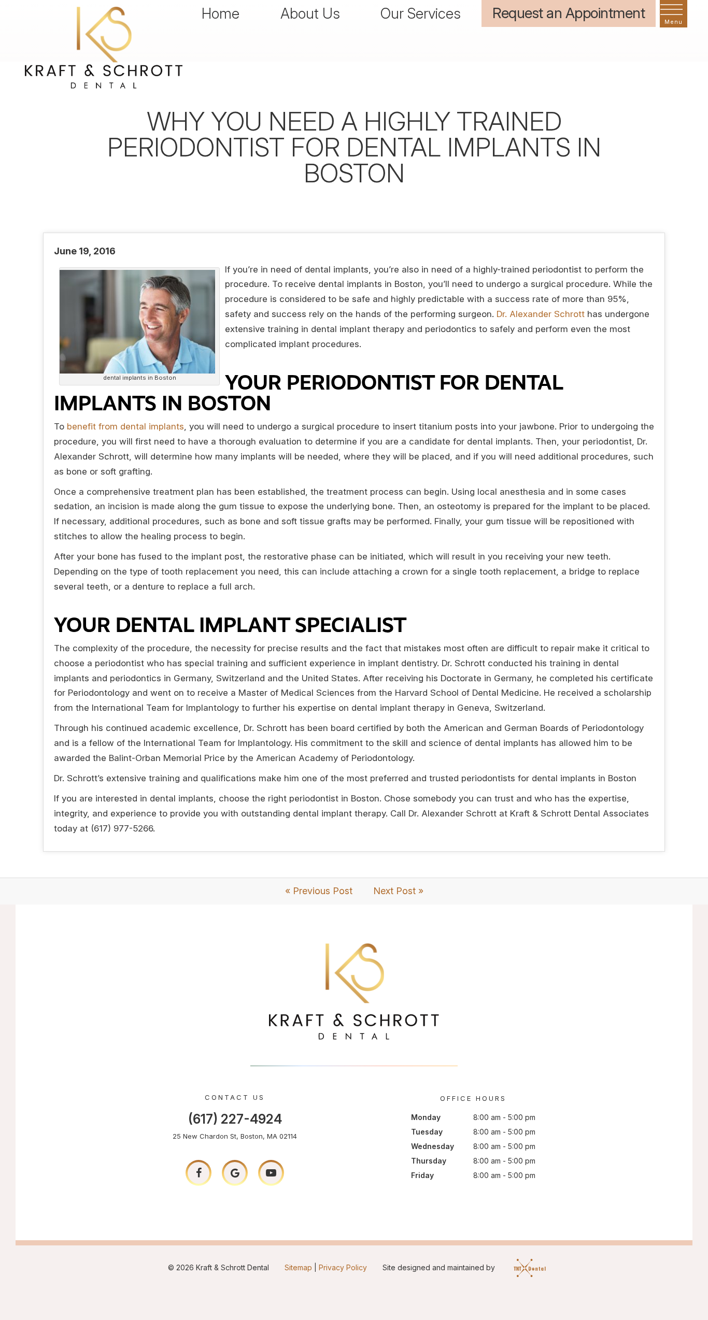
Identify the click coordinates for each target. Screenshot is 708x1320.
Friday (422, 1175)
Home (220, 13)
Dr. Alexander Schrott (541, 314)
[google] (235, 1173)
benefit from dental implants (125, 426)
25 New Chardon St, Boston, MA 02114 (235, 1136)
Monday (426, 1117)
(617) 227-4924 (235, 1119)
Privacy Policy (343, 1267)
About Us (310, 13)
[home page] (104, 46)
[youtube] (271, 1173)
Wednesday (432, 1146)
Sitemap (298, 1267)
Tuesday (427, 1131)
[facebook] (198, 1173)
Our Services (420, 13)
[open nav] (674, 14)
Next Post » (398, 890)
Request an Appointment (568, 13)
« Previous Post (318, 890)
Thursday (428, 1160)
